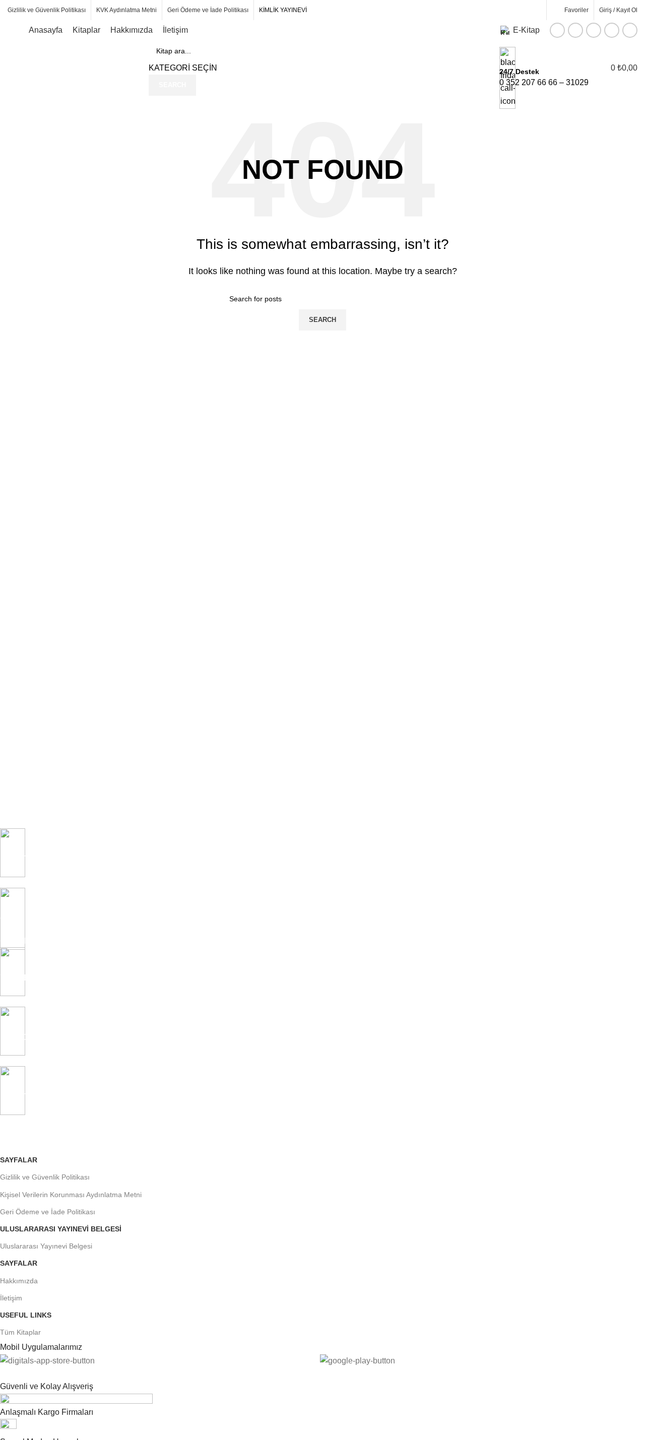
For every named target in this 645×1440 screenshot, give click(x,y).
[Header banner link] (322, 720)
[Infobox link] (322, 48)
